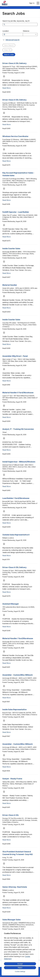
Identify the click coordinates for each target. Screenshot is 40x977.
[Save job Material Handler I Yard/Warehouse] (4, 651)
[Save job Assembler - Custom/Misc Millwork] (4, 686)
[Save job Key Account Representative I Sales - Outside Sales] (4, 188)
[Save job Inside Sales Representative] (4, 720)
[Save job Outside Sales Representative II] (4, 543)
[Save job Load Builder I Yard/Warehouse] (4, 511)
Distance (26, 31)
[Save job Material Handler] (4, 296)
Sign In (31, 3)
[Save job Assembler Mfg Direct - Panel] (4, 369)
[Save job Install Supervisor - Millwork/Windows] (4, 474)
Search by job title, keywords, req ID (16, 21)
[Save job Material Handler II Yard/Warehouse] (4, 405)
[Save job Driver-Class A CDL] (4, 828)
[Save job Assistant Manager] (4, 615)
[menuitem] (5, 3)
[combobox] (14, 34)
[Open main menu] (38, 3)
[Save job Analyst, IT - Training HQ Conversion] (4, 438)
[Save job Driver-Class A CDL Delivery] (4, 76)
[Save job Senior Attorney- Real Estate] (4, 896)
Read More (6, 88)
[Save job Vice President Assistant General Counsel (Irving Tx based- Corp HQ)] (4, 863)
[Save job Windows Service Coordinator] (4, 149)
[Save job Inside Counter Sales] (4, 261)
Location (5, 31)
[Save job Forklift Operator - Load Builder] (4, 225)
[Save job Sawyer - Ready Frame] (4, 791)
